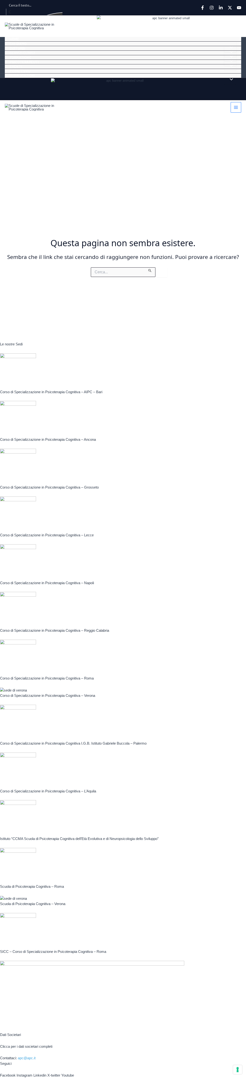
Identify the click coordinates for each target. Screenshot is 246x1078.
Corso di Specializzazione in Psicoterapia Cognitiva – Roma (47, 678)
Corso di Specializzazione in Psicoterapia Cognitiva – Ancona (48, 439)
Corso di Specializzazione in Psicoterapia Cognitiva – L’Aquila (48, 791)
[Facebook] (202, 8)
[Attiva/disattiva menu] (230, 79)
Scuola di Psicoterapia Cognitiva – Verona (32, 904)
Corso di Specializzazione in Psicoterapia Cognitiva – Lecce (47, 535)
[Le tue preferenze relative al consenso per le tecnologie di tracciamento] (237, 1069)
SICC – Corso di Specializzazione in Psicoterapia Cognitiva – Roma (53, 951)
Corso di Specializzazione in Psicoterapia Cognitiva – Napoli (47, 583)
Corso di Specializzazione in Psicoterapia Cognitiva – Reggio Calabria (54, 630)
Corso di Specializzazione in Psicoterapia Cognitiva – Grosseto (49, 487)
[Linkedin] (221, 8)
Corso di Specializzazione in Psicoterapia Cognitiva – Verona (47, 695)
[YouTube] (239, 8)
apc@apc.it (27, 1058)
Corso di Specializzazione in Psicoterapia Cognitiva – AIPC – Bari (51, 392)
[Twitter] (230, 8)
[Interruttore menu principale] (236, 107)
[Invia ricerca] (150, 269)
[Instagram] (211, 8)
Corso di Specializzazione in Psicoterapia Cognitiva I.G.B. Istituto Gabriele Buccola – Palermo (73, 743)
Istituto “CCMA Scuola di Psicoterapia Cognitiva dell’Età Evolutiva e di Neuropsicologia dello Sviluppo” (79, 839)
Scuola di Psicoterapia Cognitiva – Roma (32, 886)
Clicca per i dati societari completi (26, 1046)
